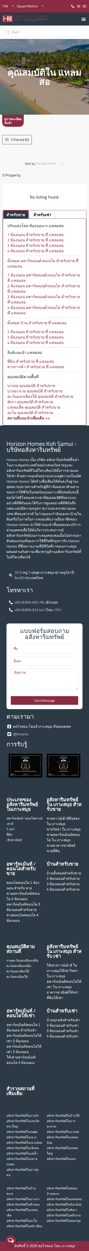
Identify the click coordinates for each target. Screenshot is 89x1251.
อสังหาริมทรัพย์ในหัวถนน (23, 1204)
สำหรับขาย (15, 215)
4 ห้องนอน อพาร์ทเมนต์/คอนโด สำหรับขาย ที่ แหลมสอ (43, 310)
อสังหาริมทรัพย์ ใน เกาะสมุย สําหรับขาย (64, 804)
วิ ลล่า (10, 829)
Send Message (44, 700)
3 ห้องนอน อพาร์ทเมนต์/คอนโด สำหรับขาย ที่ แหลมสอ (43, 299)
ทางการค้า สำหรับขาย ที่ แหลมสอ (35, 367)
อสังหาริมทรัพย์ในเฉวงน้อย (24, 1142)
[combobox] (50, 163)
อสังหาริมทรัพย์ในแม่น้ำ (22, 1153)
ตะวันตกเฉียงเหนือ (18, 966)
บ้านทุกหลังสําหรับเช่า (63, 1020)
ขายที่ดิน (53, 851)
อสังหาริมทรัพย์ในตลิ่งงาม (64, 1215)
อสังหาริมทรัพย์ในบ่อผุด (21, 1132)
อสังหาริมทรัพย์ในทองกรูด (64, 1220)
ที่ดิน (9, 834)
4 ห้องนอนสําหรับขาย (63, 889)
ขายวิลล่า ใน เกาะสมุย (64, 829)
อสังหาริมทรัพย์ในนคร (61, 1159)
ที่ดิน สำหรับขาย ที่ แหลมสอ (30, 361)
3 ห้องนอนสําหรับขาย (63, 884)
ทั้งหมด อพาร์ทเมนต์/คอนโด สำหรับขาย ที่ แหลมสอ (42, 263)
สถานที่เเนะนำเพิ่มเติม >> (28, 418)
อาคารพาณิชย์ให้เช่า (62, 992)
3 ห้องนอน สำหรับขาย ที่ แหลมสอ (35, 245)
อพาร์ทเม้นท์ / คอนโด (20, 818)
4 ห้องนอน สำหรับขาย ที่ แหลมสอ (35, 251)
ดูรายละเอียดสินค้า (13, 121)
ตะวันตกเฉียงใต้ (17, 976)
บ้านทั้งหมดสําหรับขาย (64, 873)
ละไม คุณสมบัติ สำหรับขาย (30, 413)
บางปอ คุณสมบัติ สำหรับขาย (31, 386)
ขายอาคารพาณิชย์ (61, 845)
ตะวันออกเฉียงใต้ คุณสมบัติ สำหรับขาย (40, 396)
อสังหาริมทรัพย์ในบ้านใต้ (63, 1115)
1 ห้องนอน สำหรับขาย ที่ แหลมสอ (35, 235)
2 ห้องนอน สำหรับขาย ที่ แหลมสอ (35, 240)
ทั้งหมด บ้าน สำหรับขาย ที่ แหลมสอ (37, 323)
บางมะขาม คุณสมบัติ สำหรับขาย (35, 391)
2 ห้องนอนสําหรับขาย (63, 878)
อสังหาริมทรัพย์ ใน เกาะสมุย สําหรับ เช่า (64, 951)
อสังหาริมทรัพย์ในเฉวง (21, 1137)
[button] (83, 19)
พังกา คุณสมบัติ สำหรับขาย (30, 402)
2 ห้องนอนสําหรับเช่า (63, 1025)
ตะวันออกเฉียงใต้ (17, 971)
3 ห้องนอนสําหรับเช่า (63, 1031)
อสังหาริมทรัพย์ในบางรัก (22, 1115)
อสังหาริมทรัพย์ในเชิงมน (22, 1148)
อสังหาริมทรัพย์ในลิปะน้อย (64, 1204)
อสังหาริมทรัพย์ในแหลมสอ (64, 1199)
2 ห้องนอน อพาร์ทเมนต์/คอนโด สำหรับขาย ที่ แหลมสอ (43, 288)
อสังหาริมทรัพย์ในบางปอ (63, 1132)
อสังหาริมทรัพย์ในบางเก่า (23, 1199)
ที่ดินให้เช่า (55, 998)
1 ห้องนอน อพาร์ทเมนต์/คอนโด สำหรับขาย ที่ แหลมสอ (43, 277)
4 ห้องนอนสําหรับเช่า (63, 1036)
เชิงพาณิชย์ (14, 840)
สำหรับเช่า (42, 215)
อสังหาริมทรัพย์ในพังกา (62, 1210)
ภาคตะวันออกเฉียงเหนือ (22, 960)
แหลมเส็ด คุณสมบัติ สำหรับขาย (33, 407)
